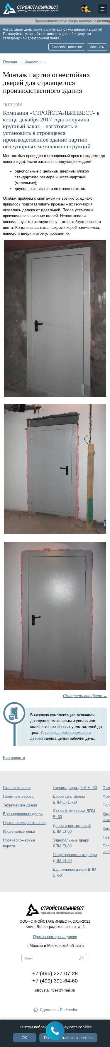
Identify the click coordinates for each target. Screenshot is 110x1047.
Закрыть (97, 47)
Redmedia (68, 1010)
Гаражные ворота (18, 796)
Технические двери (20, 805)
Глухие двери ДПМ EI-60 (75, 787)
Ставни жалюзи (17, 787)
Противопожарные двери (55, 937)
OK (24, 1038)
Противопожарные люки (24, 822)
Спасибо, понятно (67, 47)
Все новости (14, 757)
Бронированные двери (23, 814)
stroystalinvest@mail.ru (55, 990)
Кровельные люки (19, 831)
